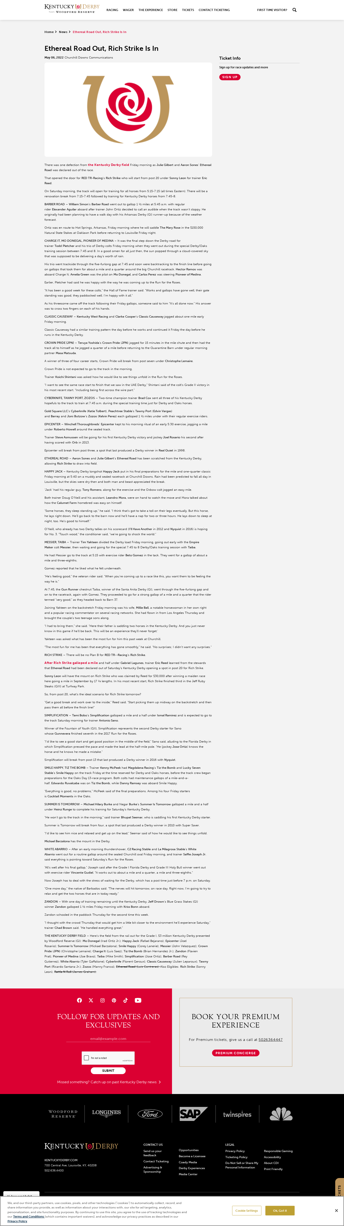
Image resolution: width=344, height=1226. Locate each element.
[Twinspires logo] (237, 1114)
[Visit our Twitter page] (91, 1000)
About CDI (271, 1163)
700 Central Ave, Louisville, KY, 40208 (70, 1165)
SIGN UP (230, 77)
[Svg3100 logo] (281, 1114)
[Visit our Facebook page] (79, 1000)
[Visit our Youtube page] (137, 1000)
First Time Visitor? (272, 10)
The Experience (151, 10)
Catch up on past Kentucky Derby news (124, 1082)
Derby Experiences (192, 1168)
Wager (128, 10)
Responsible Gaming (278, 1151)
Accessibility (272, 1157)
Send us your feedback (152, 1153)
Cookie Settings (246, 1210)
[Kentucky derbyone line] (81, 1146)
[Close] (336, 1210)
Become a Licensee (192, 1156)
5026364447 (271, 1039)
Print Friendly (273, 1169)
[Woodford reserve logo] (62, 1114)
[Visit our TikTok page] (125, 1000)
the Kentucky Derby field (108, 165)
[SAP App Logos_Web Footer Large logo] (193, 1114)
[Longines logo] (106, 1114)
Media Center (188, 1174)
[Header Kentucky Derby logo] (71, 10)
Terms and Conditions (29, 1217)
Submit (108, 1071)
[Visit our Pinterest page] (114, 1000)
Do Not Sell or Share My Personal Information (241, 1165)
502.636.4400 (54, 1170)
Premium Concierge (236, 1053)
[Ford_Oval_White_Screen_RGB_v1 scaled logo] (150, 1114)
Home (49, 32)
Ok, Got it (280, 1210)
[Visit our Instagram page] (102, 1000)
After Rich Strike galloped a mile (71, 663)
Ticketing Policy (236, 1157)
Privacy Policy (235, 1151)
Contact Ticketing (214, 10)
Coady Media (188, 1162)
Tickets (188, 10)
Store (172, 10)
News (63, 32)
